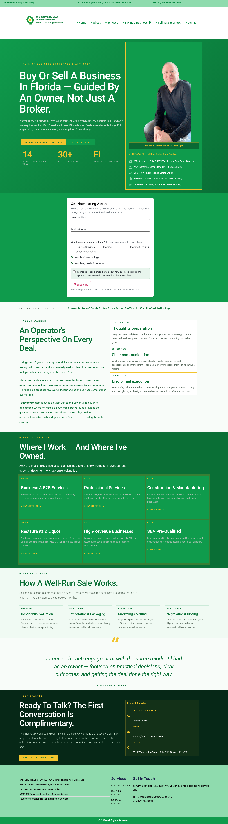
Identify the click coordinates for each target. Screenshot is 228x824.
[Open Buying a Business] (149, 23)
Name (79, 217)
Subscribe (82, 284)
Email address (79, 229)
